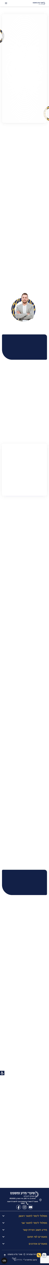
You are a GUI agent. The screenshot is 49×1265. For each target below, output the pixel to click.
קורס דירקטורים (34, 297)
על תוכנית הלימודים (31, 273)
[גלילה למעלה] (5, 1255)
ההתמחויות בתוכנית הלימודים (31, 285)
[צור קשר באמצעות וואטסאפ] (44, 1255)
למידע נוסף (23, 62)
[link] (31, 853)
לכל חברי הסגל (24, 754)
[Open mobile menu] (6, 3)
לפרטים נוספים (26, 416)
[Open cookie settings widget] (4, 1261)
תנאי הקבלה (36, 218)
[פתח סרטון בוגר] (11, 130)
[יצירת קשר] (39, 1255)
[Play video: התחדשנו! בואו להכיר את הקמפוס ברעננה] (24, 437)
